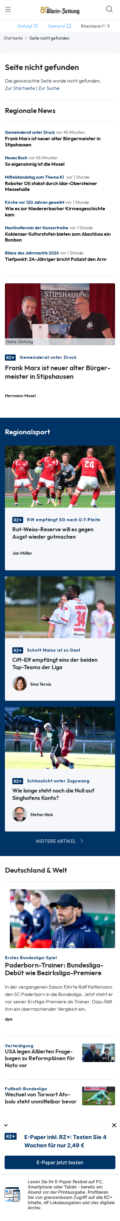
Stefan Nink (41, 815)
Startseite (13, 38)
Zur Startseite (20, 88)
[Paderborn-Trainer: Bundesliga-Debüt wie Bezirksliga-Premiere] (62, 918)
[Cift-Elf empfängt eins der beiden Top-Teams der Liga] (60, 606)
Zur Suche (49, 88)
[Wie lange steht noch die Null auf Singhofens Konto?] (60, 737)
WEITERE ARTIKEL (55, 841)
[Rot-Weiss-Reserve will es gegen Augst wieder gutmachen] (60, 476)
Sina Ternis (40, 684)
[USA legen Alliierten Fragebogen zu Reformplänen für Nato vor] (98, 1052)
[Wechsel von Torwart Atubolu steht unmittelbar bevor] (98, 1095)
